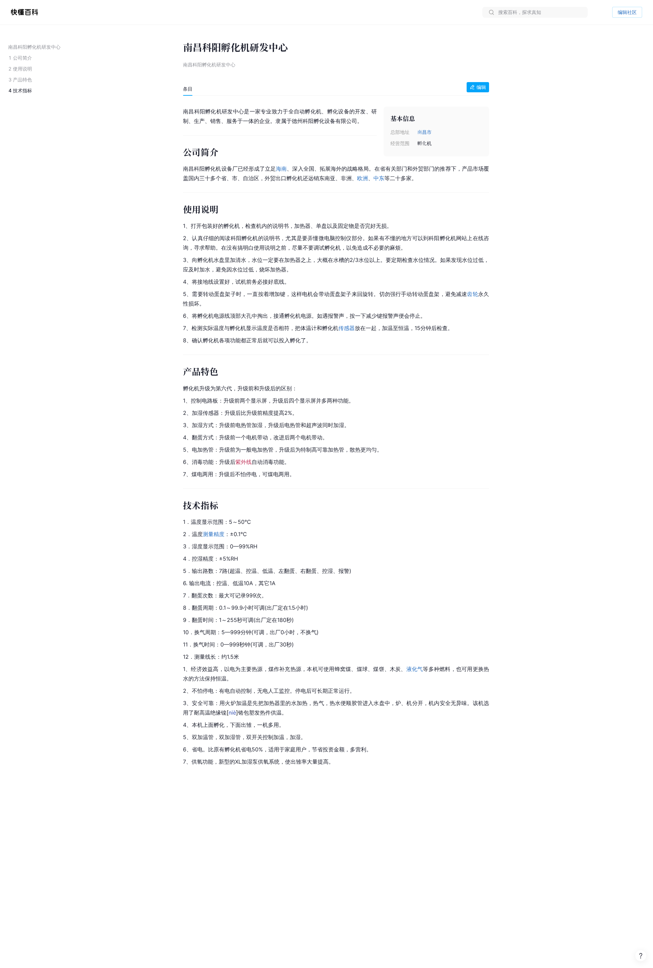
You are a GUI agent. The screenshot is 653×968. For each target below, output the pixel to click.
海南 (281, 168)
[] (232, 712)
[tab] (187, 89)
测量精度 (213, 534)
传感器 (346, 328)
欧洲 (362, 178)
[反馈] (640, 955)
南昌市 (424, 132)
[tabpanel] (336, 435)
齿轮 (472, 294)
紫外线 (243, 461)
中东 (378, 178)
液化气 (414, 669)
